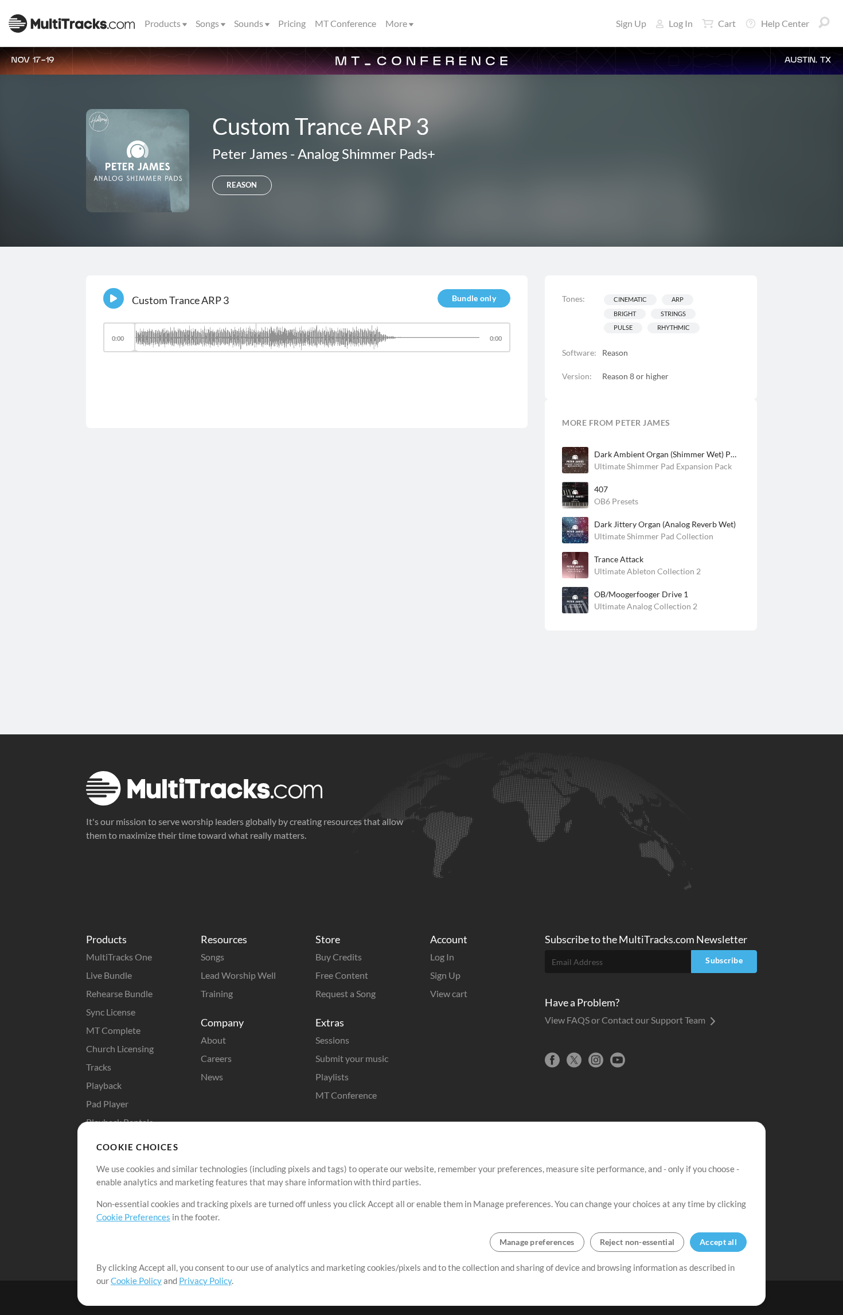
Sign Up (631, 23)
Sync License (110, 1011)
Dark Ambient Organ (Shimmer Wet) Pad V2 (667, 454)
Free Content (341, 975)
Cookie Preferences (133, 1217)
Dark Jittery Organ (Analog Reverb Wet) (665, 524)
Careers (216, 1058)
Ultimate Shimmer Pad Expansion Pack (663, 466)
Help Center (785, 23)
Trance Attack (618, 559)
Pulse (623, 327)
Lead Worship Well (238, 975)
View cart (448, 993)
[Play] (113, 298)
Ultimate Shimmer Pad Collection (653, 536)
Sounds (248, 23)
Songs (207, 23)
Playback (104, 1085)
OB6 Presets (616, 501)
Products (163, 23)
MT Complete (113, 1030)
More (396, 23)
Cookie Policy (136, 1280)
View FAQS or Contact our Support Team (626, 1019)
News (212, 1076)
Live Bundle (109, 975)
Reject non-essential (637, 1242)
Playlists (332, 1076)
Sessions (332, 1039)
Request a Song (345, 993)
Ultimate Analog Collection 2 (645, 606)
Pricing (292, 23)
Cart (727, 23)
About (213, 1039)
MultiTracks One (119, 956)
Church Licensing (120, 1048)
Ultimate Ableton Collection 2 (647, 571)
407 (601, 489)
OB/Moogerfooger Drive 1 (641, 594)
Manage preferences (537, 1242)
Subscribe (724, 960)
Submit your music (351, 1058)
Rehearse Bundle (119, 993)
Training (217, 993)
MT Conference (345, 23)
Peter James (251, 153)
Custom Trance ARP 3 (180, 300)
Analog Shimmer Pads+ (366, 153)
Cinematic (630, 299)
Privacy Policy (205, 1280)
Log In (681, 23)
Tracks (98, 1066)
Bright (625, 313)
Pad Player (107, 1103)
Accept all (718, 1242)
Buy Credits (338, 956)
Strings (673, 313)
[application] (306, 342)
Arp (678, 299)
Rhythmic (673, 327)
